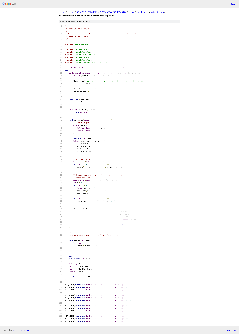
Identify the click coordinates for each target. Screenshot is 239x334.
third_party (142, 12)
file (110, 22)
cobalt (62, 12)
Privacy (22, 330)
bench (160, 12)
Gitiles (15, 330)
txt (228, 330)
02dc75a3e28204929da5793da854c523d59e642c (101, 12)
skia (153, 12)
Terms (28, 330)
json (235, 330)
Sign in (234, 4)
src (132, 12)
